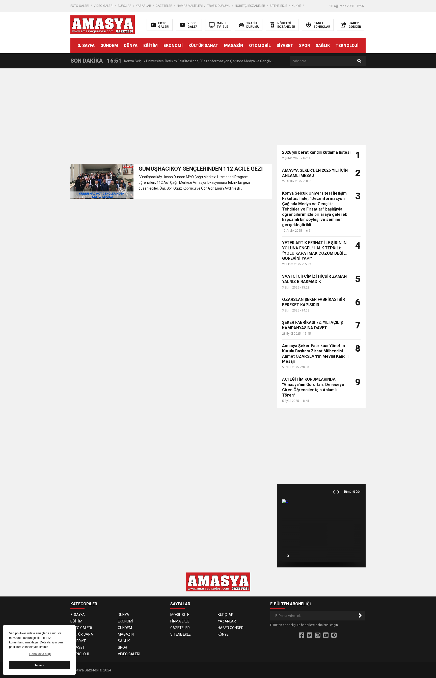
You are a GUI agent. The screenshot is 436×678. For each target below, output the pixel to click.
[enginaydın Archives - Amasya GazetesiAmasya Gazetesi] (102, 24)
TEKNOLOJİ (347, 45)
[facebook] (301, 635)
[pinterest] (334, 635)
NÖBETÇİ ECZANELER (250, 6)
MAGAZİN (233, 45)
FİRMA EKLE (179, 621)
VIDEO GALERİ (103, 6)
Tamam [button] (39, 665)
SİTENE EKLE (278, 6)
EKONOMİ (173, 45)
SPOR (304, 45)
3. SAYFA (86, 45)
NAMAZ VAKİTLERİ (190, 6)
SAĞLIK (323, 45)
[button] (334, 486)
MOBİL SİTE (179, 615)
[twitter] (309, 635)
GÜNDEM (109, 45)
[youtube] (326, 635)
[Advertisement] (403, 149)
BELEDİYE (78, 641)
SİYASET (285, 45)
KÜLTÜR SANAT (203, 45)
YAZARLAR (143, 6)
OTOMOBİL (260, 45)
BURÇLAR (124, 6)
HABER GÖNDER (230, 628)
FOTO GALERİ (79, 6)
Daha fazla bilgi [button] (40, 654)
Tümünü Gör (352, 491)
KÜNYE (296, 6)
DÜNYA (131, 45)
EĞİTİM (150, 45)
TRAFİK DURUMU (218, 6)
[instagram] (317, 635)
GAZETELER (164, 6)
